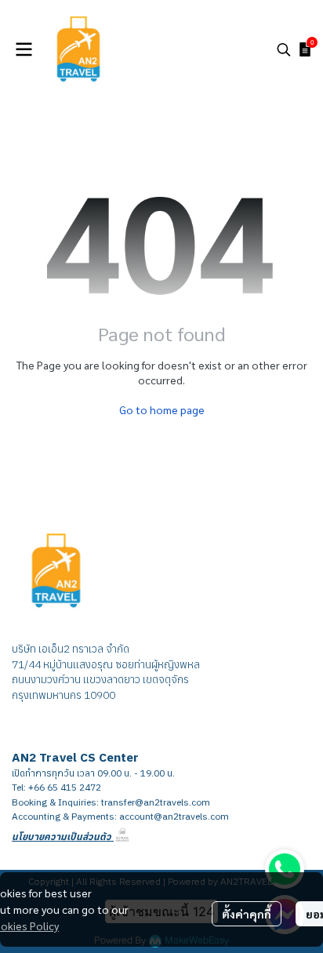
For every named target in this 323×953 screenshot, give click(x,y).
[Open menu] (23, 49)
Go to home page (162, 409)
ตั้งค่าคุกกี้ (246, 914)
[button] (284, 49)
